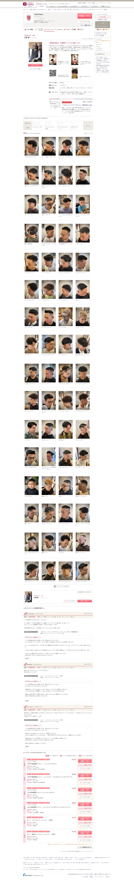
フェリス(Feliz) (68, 869)
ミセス (61, 124)
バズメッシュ (79, 243)
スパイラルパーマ (29, 272)
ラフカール (27, 440)
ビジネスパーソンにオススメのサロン (45, 859)
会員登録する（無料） (103, 19)
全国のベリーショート (27, 862)
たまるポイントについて (101, 32)
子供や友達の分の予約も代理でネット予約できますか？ (102, 66)
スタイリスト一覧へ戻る (88, 38)
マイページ (102, 3)
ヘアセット (49, 124)
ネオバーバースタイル (64, 383)
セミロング (62, 122)
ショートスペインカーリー (82, 383)
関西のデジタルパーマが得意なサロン (53, 862)
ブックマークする (86, 21)
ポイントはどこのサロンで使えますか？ (102, 62)
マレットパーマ (28, 214)
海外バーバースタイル (81, 496)
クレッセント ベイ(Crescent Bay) (30, 869)
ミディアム (37, 122)
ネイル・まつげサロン (63, 6)
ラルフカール (28, 354)
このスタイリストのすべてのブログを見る (83, 98)
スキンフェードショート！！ (66, 467)
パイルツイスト (45, 300)
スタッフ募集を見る (85, 25)
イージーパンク (79, 327)
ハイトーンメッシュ (47, 523)
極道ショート (45, 496)
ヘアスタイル (52, 6)
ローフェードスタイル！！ (82, 581)
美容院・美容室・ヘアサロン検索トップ (88, 3)
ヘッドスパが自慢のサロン (80, 859)
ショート (49, 122)
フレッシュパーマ (29, 411)
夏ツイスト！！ (28, 523)
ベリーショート (38, 124)
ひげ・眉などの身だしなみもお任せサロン (63, 859)
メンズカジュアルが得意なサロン (86, 857)
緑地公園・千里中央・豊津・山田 (56, 857)
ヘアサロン (41, 6)
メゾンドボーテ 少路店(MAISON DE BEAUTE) (81, 869)
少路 (76, 857)
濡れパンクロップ (46, 214)
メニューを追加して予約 (85, 764)
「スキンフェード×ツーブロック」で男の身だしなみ (77, 105)
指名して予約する (35, 65)
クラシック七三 (79, 440)
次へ (91, 133)
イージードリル (62, 327)
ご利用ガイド (108, 876)
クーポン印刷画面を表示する (85, 847)
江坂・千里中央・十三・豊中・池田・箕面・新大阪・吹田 (35, 857)
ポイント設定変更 (100, 35)
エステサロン (95, 6)
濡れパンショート (46, 440)
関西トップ (50, 9)
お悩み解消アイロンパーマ (65, 243)
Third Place (38, 14)
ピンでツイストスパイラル (82, 411)
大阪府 (66, 857)
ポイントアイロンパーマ (48, 354)
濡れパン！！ (79, 300)
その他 (73, 128)
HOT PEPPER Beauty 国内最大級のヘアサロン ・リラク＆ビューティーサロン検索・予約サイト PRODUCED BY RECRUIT (29, 4)
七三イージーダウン (81, 185)
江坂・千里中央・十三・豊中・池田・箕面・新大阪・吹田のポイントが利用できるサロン (81, 862)
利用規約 (91, 876)
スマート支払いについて (101, 57)
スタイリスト (99, 9)
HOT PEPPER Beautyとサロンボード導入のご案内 (80, 874)
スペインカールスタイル (65, 581)
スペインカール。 (63, 354)
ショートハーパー (29, 581)
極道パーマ (44, 552)
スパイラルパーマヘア (64, 411)
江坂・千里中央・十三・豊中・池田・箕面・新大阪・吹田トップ (68, 9)
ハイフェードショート (64, 523)
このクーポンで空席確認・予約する (85, 760)
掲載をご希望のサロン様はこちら (102, 874)
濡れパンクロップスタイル (31, 185)
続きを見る (71, 112)
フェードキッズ (28, 496)
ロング (73, 122)
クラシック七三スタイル (31, 467)
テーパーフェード (46, 272)
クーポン (98, 46)
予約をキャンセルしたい (101, 68)
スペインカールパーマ (64, 185)
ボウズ (75, 127)
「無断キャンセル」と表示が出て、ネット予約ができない (102, 71)
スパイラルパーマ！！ (30, 300)
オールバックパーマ (81, 272)
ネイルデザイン (99, 50)
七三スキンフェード (47, 327)
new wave (61, 440)
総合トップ (25, 9)
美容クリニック (105, 6)
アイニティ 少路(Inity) (59, 869)
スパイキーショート (81, 467)
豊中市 (71, 857)
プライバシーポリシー (99, 876)
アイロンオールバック (30, 156)
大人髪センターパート (30, 383)
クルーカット (45, 383)
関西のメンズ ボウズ (39, 862)
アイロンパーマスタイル (65, 272)
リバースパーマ (28, 327)
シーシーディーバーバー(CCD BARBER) (46, 869)
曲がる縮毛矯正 (28, 243)
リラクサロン (84, 6)
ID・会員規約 (85, 876)
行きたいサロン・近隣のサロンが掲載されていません (102, 59)
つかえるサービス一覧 (101, 34)
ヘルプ (109, 3)
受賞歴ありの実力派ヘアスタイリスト (102, 857)
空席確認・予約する (85, 16)
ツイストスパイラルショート (83, 156)
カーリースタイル (63, 300)
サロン (97, 42)
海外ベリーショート (81, 552)
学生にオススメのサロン (30, 859)
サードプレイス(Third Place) (89, 9)
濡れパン (61, 496)
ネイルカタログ (73, 6)
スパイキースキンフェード (48, 581)
